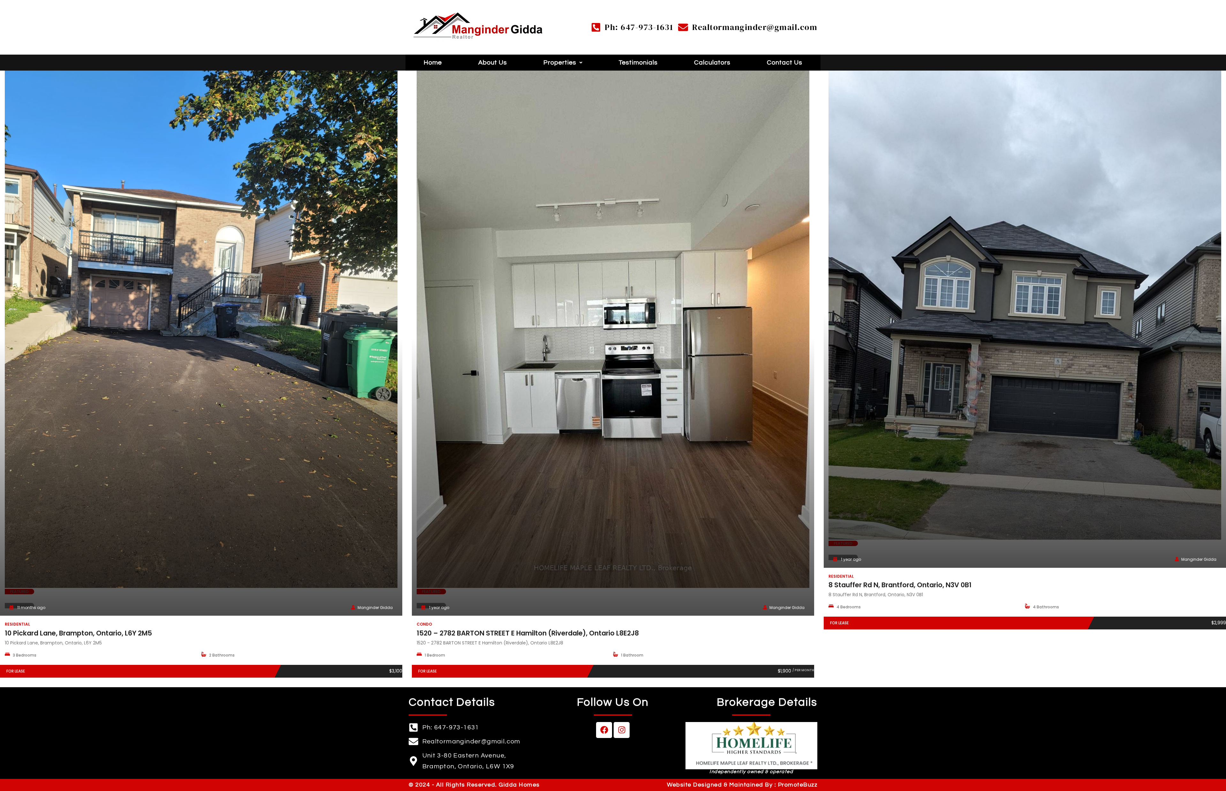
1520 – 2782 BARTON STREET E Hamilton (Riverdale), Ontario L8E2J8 (528, 633)
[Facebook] (604, 730)
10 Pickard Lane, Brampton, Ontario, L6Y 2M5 (78, 633)
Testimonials (638, 62)
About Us (492, 62)
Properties (559, 62)
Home (433, 62)
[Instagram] (622, 730)
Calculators (712, 62)
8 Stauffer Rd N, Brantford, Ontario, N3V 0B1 (900, 584)
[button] (563, 63)
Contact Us (784, 62)
